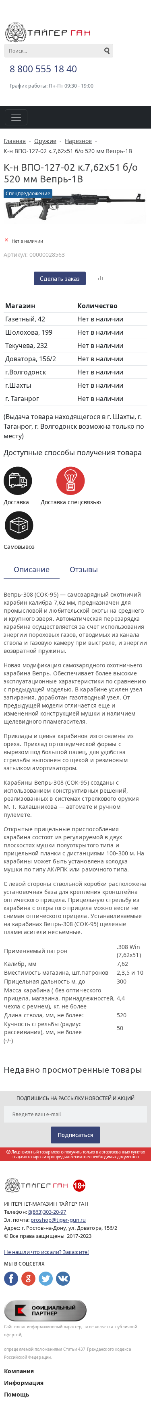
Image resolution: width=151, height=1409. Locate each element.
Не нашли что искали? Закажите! (46, 1252)
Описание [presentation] (32, 569)
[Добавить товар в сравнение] (100, 278)
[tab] (32, 570)
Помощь (16, 1394)
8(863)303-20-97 (47, 1211)
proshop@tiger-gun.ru (58, 1219)
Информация (23, 1383)
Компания (19, 1371)
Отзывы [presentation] (84, 569)
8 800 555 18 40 (43, 68)
